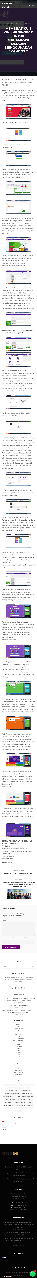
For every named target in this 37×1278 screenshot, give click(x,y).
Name (4, 938)
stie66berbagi (9, 1105)
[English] (3, 1121)
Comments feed (18, 1072)
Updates (30, 1108)
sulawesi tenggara (10, 1108)
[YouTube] (21, 988)
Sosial (18, 1054)
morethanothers (28, 1096)
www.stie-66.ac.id (20, 1207)
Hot (23, 1088)
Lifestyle (18, 1036)
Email (15, 938)
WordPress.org (18, 1074)
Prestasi (18, 1052)
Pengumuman (18, 1046)
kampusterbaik (25, 1090)
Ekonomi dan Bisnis (18, 1028)
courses (30, 1085)
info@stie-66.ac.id (20, 1205)
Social (23, 1102)
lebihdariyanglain (9, 1096)
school (16, 1102)
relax (30, 1099)
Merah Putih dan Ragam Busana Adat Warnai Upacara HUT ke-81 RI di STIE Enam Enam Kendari (18, 1240)
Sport (30, 1102)
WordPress (18, 1058)
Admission (7, 1085)
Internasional (18, 1034)
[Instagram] (12, 988)
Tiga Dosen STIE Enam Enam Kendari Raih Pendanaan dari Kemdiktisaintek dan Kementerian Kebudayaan (19, 1225)
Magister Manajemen (18, 1038)
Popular (13, 1099)
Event (18, 1030)
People (18, 1048)
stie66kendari (20, 1105)
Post (18, 1050)
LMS (19, 1096)
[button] (33, 1274)
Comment (5, 920)
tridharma (22, 1108)
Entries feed (18, 1070)
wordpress (18, 1110)
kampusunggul (27, 1093)
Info (28, 1088)
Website (26, 938)
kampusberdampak (12, 1090)
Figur (18, 1032)
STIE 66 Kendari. (7, 5)
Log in (18, 1068)
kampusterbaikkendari (12, 1093)
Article (14, 1085)
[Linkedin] (24, 988)
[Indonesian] (5, 1121)
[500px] (18, 988)
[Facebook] (15, 988)
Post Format (22, 1099)
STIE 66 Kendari (8, 1272)
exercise (17, 1088)
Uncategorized (18, 1056)
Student (30, 1105)
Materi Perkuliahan (18, 1040)
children (23, 1085)
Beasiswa (18, 1024)
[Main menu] (33, 5)
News (18, 1042)
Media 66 (19, 1275)
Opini (18, 1044)
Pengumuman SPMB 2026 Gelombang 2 (18, 1005)
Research (8, 1102)
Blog (18, 1026)
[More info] (29, 5)
